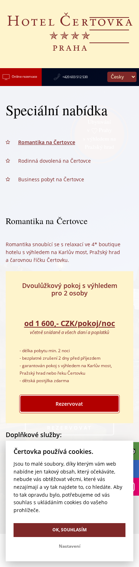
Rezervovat (69, 403)
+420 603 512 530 (75, 77)
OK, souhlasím (69, 530)
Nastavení (70, 546)
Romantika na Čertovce (46, 142)
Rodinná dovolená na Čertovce (54, 160)
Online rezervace (24, 76)
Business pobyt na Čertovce (51, 179)
